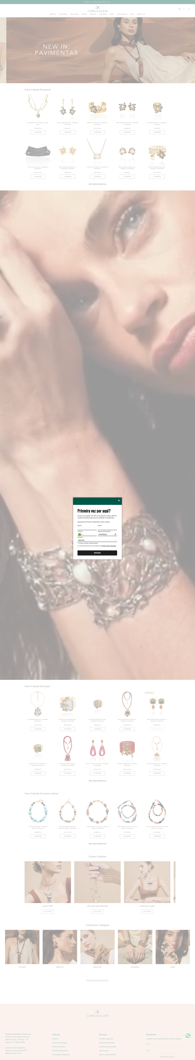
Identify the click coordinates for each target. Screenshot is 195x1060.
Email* (100, 525)
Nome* (79, 525)
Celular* (80, 531)
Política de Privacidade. (109, 546)
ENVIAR (97, 553)
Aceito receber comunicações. (88, 543)
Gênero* (80, 537)
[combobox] (80, 534)
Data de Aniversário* (104, 531)
